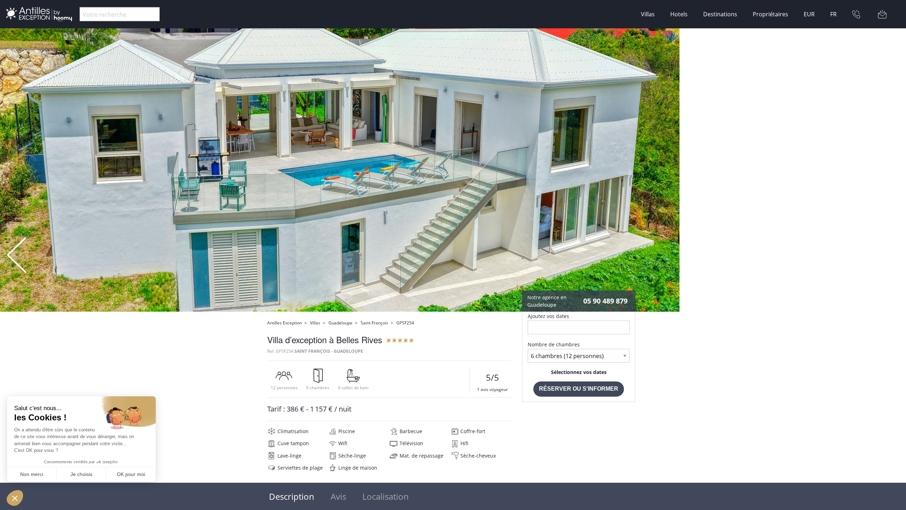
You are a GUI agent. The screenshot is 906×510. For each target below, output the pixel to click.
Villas (648, 14)
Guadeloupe (340, 323)
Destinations (720, 14)
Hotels (679, 14)
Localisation (385, 496)
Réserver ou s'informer (578, 389)
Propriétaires (770, 14)
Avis (338, 496)
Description (291, 496)
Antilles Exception (284, 323)
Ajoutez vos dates (548, 316)
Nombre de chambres (554, 344)
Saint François (374, 323)
